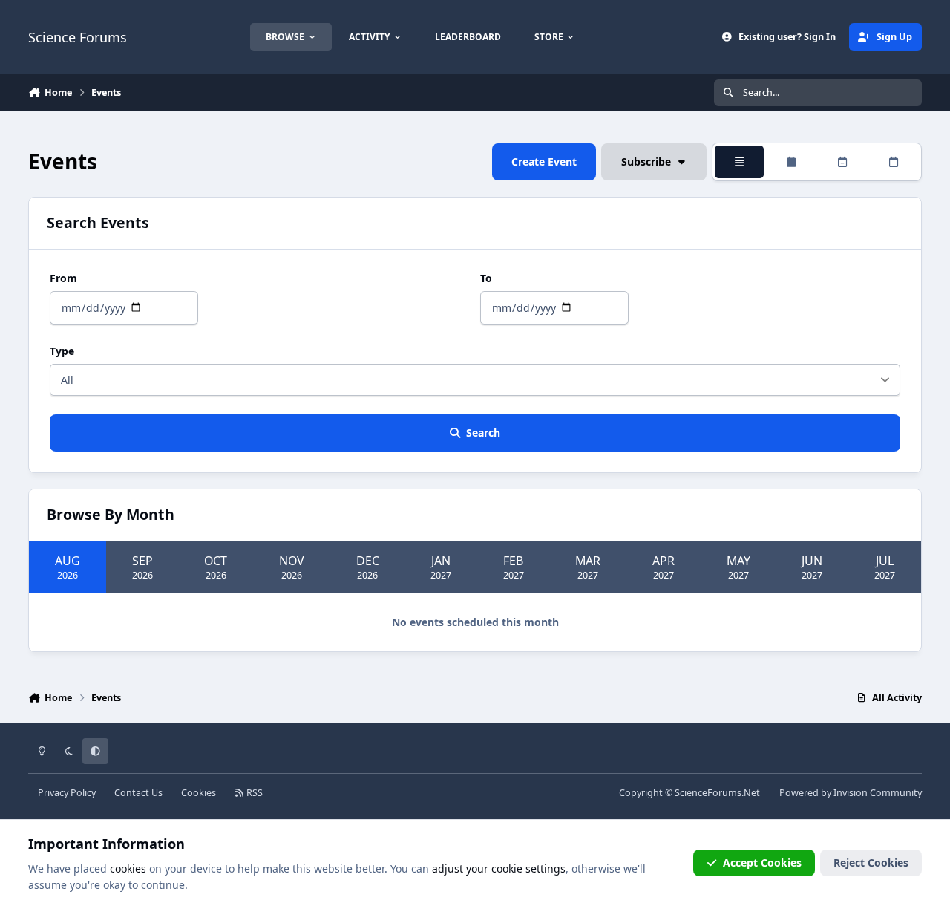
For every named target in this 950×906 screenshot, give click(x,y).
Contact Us (138, 792)
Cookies (198, 792)
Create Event (544, 161)
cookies (128, 868)
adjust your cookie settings (499, 868)
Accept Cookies (762, 863)
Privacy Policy (67, 792)
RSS (253, 792)
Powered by (850, 792)
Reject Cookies (870, 863)
